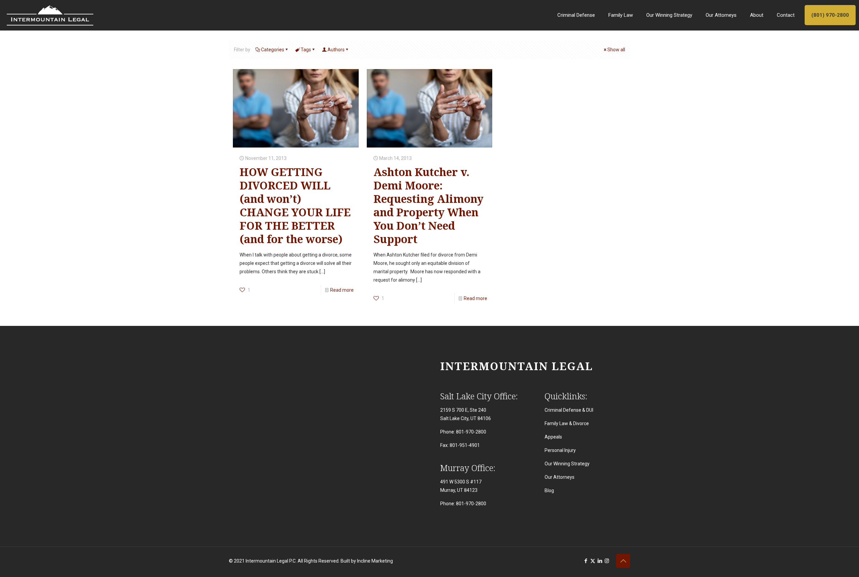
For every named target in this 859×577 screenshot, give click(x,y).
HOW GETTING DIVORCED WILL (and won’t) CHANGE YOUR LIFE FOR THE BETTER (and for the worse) (295, 205)
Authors (336, 49)
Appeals (553, 437)
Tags (306, 49)
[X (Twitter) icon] (592, 561)
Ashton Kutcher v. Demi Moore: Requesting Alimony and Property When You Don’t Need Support (428, 205)
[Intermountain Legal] (50, 15)
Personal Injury (560, 450)
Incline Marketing (375, 561)
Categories (272, 49)
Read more (342, 290)
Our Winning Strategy (567, 463)
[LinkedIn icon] (599, 561)
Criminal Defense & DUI (569, 410)
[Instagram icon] (606, 561)
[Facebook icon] (585, 561)
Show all (616, 49)
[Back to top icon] (623, 561)
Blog (549, 490)
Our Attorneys (559, 477)
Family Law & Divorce (567, 423)
